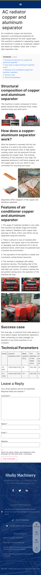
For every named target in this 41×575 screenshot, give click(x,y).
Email (4, 432)
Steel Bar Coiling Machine (13, 542)
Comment (6, 396)
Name (4, 424)
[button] (20, 4)
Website (4, 441)
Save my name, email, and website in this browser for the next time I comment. (18, 453)
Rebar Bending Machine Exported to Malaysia (18, 555)
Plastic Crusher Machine (13, 538)
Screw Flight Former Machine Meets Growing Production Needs (18, 548)
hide (14, 57)
